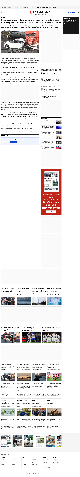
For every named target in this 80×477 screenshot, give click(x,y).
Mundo (28, 7)
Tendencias (34, 362)
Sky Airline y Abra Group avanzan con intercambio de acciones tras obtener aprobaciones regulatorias (23, 367)
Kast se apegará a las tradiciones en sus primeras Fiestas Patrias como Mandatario (48, 147)
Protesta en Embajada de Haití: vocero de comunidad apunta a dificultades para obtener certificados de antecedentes (49, 122)
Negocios (14, 7)
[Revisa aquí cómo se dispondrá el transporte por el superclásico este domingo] (10, 337)
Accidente (10, 131)
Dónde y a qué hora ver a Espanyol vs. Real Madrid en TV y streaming (51, 329)
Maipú (13, 131)
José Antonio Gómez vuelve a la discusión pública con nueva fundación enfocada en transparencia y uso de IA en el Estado (51, 75)
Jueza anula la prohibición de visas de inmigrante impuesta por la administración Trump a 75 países (38, 420)
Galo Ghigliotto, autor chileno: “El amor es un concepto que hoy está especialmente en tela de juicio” (24, 426)
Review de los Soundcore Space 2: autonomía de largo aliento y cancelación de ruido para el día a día (8, 426)
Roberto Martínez (6, 30)
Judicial (19, 131)
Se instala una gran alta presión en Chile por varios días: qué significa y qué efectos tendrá (39, 291)
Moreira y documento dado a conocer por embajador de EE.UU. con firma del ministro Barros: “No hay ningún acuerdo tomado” (49, 137)
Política (5, 7)
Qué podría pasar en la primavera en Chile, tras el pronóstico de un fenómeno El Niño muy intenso (23, 291)
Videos (32, 7)
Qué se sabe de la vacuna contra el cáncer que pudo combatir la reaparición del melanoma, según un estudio (54, 292)
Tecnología (19, 7)
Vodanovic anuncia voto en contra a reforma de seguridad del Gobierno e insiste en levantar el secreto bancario (50, 90)
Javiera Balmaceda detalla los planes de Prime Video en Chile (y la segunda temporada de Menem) (24, 419)
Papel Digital (48, 7)
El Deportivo (24, 7)
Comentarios (9, 54)
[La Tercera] (6, 447)
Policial (6, 131)
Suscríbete (14, 142)
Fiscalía (16, 131)
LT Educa (54, 7)
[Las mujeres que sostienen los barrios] (54, 412)
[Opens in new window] (28, 447)
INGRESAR (77, 12)
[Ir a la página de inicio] (40, 12)
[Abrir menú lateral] (2, 12)
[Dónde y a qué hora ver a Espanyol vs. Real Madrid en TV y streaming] (51, 337)
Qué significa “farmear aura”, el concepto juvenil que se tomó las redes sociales (8, 291)
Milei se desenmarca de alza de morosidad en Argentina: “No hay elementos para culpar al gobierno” (38, 426)
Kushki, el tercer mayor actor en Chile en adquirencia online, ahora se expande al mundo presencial (24, 394)
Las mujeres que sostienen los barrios (54, 403)
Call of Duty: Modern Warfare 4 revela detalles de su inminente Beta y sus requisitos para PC (7, 419)
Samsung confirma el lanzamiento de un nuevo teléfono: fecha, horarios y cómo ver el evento (7, 404)
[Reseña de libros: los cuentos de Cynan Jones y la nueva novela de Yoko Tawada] (24, 412)
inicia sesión (6, 142)
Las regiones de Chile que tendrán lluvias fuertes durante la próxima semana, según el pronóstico (38, 367)
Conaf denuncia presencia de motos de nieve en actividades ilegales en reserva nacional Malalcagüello (48, 142)
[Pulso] (17, 447)
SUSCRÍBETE (51, 212)
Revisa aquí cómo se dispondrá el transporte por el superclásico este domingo (10, 329)
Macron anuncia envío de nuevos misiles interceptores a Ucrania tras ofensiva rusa (49, 86)
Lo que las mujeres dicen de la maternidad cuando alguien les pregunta (53, 419)
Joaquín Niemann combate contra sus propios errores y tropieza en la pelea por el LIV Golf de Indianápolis (54, 385)
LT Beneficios (42, 7)
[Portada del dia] (51, 191)
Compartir (3, 54)
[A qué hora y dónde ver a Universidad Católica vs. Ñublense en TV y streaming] (31, 337)
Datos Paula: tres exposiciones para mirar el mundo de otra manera (53, 426)
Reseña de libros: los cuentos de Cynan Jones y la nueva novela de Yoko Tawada (23, 404)
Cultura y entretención (22, 400)
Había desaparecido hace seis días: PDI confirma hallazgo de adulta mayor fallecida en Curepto (48, 127)
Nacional (9, 7)
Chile (2, 362)
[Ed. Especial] (39, 447)
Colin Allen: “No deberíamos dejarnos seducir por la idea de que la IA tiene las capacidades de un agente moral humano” (39, 395)
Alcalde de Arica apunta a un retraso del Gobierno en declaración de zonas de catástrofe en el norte (51, 70)
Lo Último (37, 7)
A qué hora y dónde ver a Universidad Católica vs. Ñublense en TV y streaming (31, 329)
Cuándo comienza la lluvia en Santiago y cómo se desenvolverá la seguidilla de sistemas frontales (39, 385)
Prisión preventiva (24, 131)
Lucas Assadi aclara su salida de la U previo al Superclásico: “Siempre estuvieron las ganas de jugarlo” (54, 394)
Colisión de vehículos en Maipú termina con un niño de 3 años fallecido (17, 128)
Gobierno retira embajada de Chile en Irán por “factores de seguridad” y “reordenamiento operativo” (50, 80)
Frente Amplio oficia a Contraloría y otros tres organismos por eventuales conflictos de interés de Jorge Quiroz (50, 96)
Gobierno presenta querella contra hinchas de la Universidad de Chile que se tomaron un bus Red (48, 132)
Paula (48, 400)
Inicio (2, 7)
